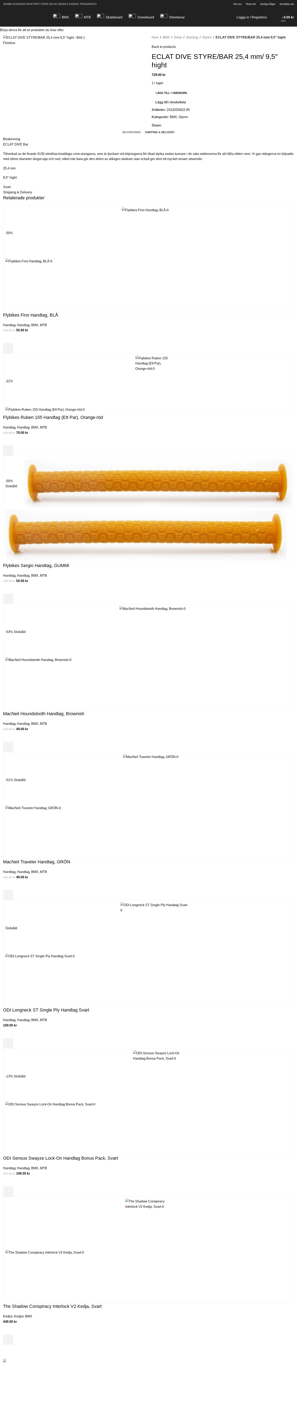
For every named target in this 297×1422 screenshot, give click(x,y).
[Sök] (271, 17)
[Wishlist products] (276, 17)
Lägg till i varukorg (171, 93)
